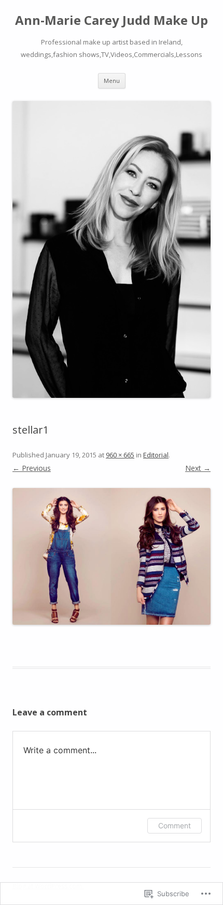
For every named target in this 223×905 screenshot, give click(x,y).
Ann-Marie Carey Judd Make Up (111, 20)
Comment (174, 825)
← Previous (31, 468)
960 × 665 (120, 454)
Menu (112, 80)
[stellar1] (111, 556)
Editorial (156, 454)
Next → (198, 468)
